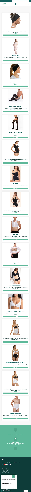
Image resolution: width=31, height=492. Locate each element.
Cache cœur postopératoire (15, 285)
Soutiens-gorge (4, 468)
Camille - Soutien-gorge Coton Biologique (15, 311)
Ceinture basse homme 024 (15, 413)
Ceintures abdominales (5, 472)
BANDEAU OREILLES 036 (15, 81)
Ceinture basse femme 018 (15, 336)
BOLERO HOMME (15, 234)
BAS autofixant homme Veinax (15, 106)
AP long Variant (15, 55)
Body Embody (15, 183)
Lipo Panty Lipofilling (5, 471)
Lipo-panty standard (5, 470)
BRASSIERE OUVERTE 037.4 (15, 260)
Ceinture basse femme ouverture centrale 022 (15, 362)
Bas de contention (4, 473)
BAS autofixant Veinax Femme (15, 132)
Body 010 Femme (15, 157)
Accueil (3, 7)
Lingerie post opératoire (5, 469)
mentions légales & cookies (5, 489)
